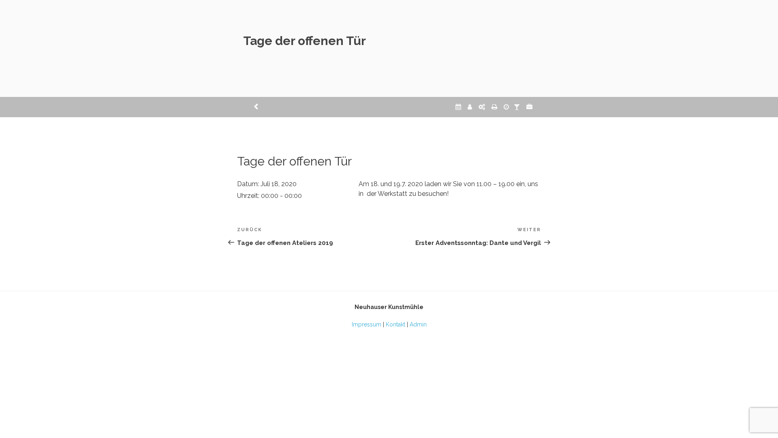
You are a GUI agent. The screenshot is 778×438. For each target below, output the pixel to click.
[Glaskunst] (516, 107)
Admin (418, 324)
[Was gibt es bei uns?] (529, 107)
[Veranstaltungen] (458, 107)
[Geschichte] (506, 107)
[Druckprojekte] (494, 107)
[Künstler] (469, 107)
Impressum (366, 324)
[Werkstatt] (481, 107)
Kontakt (395, 324)
